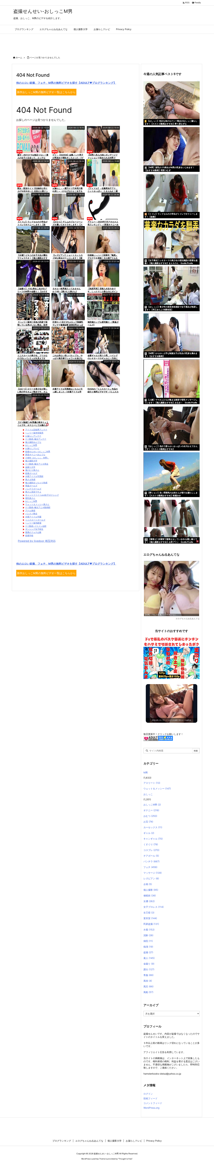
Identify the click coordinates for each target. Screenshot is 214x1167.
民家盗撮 (151, 923)
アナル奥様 (30, 510)
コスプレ (151, 850)
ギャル (148, 833)
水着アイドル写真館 (34, 476)
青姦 (148, 975)
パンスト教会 (31, 513)
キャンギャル (153, 838)
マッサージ (152, 872)
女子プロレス (153, 906)
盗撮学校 (29, 535)
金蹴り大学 (30, 467)
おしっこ (148, 794)
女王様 (148, 912)
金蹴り (148, 963)
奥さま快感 (30, 479)
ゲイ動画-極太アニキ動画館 (37, 507)
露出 (148, 969)
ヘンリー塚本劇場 (33, 523)
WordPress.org (151, 1107)
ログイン (148, 1093)
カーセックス (152, 827)
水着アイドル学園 (33, 516)
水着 (148, 929)
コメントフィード (152, 1103)
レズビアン (151, 878)
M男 (145, 772)
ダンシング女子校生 (34, 529)
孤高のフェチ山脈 (33, 532)
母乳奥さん (30, 498)
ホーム (19, 57)
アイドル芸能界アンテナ (36, 429)
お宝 (148, 821)
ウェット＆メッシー (157, 788)
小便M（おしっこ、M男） (37, 457)
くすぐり (150, 844)
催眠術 (149, 895)
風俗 (147, 980)
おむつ (150, 815)
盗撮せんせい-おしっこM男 (37, 451)
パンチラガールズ (33, 489)
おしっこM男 (31, 445)
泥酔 (148, 935)
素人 (149, 958)
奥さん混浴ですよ (33, 492)
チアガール (151, 855)
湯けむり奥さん (32, 470)
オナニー (151, 810)
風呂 (148, 986)
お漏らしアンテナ (33, 436)
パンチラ (151, 861)
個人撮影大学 (31, 460)
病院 (148, 941)
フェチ (150, 867)
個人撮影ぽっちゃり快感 (36, 482)
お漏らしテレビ (32, 448)
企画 (147, 884)
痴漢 (148, 946)
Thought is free (125, 1159)
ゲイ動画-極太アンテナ (35, 439)
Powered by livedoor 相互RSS (37, 541)
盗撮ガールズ (31, 473)
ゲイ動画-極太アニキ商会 (36, 464)
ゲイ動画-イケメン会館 (35, 526)
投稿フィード (150, 1098)
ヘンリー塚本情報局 (34, 433)
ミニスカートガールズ (35, 520)
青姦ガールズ (31, 485)
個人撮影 (150, 889)
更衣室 (150, 918)
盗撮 (148, 952)
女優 (149, 901)
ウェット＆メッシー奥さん (37, 504)
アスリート (151, 782)
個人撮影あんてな (33, 442)
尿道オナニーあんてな (35, 454)
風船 (148, 992)
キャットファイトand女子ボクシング (42, 495)
